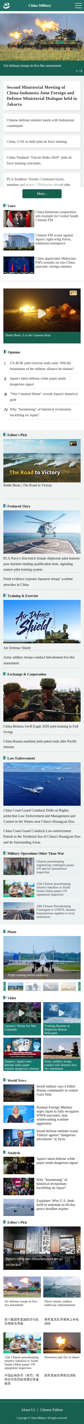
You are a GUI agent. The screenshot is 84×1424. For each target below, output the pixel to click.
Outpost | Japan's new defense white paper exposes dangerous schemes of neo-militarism (21, 1065)
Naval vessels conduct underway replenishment (59, 1303)
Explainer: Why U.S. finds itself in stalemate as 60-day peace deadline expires (56, 1205)
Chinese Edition (51, 1410)
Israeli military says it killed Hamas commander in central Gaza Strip (57, 1090)
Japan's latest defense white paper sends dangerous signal (38, 381)
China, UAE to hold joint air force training (37, 141)
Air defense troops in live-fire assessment (21, 1303)
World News (16, 1080)
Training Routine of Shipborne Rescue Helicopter (57, 1029)
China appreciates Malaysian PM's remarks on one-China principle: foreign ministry (55, 262)
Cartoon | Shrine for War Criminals (20, 1027)
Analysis (13, 1153)
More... (42, 194)
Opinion (14, 352)
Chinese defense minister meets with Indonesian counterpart (40, 123)
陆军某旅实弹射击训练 (60, 1375)
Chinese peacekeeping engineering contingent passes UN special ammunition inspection (55, 867)
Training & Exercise (22, 596)
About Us (28, 1410)
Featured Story (18, 506)
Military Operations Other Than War (35, 853)
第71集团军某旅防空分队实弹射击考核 (21, 1321)
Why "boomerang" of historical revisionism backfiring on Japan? (40, 412)
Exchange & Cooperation (26, 674)
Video (11, 998)
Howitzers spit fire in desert (62, 1357)
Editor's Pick (17, 435)
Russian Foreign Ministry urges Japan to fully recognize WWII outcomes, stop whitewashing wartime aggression (58, 1115)
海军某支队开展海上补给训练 (61, 1321)
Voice (11, 206)
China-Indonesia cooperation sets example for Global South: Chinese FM (57, 216)
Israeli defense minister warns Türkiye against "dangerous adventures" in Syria (57, 1135)
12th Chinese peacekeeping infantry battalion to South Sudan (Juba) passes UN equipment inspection (54, 889)
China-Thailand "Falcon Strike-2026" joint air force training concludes (39, 160)
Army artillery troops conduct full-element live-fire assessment (60, 1065)
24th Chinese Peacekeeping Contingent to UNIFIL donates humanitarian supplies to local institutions (56, 911)
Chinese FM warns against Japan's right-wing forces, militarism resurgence (54, 239)
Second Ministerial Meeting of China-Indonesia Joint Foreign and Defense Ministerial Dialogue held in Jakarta (42, 96)
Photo (11, 932)
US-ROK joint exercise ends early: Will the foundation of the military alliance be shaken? (42, 366)
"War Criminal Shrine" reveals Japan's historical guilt (44, 397)
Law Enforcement (21, 758)
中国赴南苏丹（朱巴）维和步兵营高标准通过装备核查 (21, 1378)
